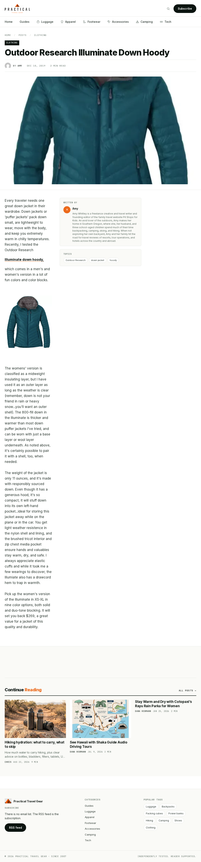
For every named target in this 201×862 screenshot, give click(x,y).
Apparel (70, 21)
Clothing (40, 35)
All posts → (187, 690)
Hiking (149, 820)
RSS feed (15, 827)
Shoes (178, 820)
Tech (167, 21)
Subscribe (185, 8)
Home (9, 21)
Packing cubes (154, 813)
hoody (113, 260)
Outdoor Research (76, 260)
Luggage (47, 21)
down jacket (97, 260)
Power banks (176, 813)
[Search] (168, 8)
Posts (22, 35)
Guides (24, 21)
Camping (147, 21)
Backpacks (168, 806)
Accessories (120, 21)
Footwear (94, 21)
